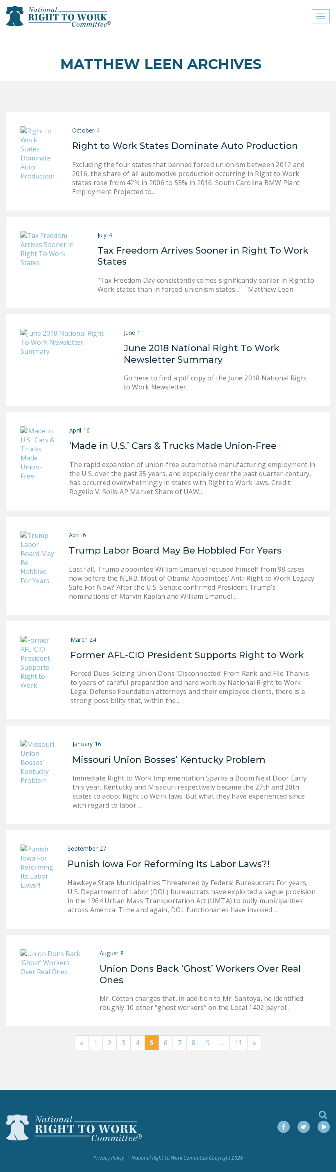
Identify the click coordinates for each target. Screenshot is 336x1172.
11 (239, 1042)
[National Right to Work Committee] (58, 16)
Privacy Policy (108, 1157)
